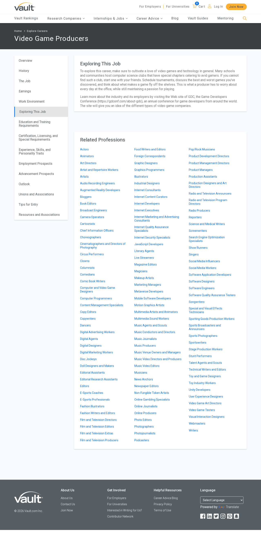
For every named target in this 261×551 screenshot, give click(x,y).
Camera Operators (92, 217)
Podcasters (141, 440)
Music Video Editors (146, 365)
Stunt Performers (200, 356)
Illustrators (141, 176)
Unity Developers (199, 389)
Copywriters (88, 318)
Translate (232, 507)
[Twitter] (216, 516)
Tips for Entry (28, 204)
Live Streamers (144, 257)
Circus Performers (92, 254)
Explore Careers (37, 31)
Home (18, 31)
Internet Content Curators (150, 196)
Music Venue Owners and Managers (157, 352)
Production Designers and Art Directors (208, 184)
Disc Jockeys (88, 359)
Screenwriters (198, 230)
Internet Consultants (147, 190)
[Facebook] (203, 516)
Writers (193, 430)
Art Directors (88, 163)
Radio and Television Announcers (210, 193)
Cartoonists (87, 223)
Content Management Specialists (101, 305)
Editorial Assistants (92, 372)
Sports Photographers (203, 335)
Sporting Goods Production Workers (211, 318)
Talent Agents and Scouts (205, 362)
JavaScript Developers (148, 244)
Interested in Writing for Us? (124, 510)
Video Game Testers (202, 410)
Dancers (85, 325)
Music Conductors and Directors (154, 332)
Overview (25, 61)
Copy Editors (88, 312)
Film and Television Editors (97, 426)
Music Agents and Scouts (150, 325)
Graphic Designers (146, 163)
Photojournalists (144, 433)
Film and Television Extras (96, 433)
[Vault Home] (24, 6)
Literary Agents (144, 251)
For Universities (178, 6)
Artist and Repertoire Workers (99, 169)
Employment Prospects (35, 164)
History (24, 71)
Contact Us (68, 504)
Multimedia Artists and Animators (156, 312)
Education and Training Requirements (34, 124)
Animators (87, 156)
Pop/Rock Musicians (202, 149)
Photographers (144, 426)
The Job (24, 81)
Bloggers (86, 196)
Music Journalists (145, 338)
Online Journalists (145, 406)
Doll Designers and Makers (97, 365)
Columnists (87, 267)
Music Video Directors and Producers (157, 359)
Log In (218, 6)
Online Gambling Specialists (152, 399)
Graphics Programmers (149, 169)
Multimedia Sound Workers (151, 318)
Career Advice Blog (166, 498)
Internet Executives (146, 210)
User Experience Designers (206, 396)
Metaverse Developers (148, 291)
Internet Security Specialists (152, 237)
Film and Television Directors (98, 419)
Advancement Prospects (36, 174)
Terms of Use (162, 510)
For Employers (150, 6)
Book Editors (88, 203)
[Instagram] (223, 516)
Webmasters (197, 423)
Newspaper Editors (146, 386)
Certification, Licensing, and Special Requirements (38, 137)
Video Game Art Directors (205, 403)
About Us (67, 498)
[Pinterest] (230, 516)
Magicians (140, 271)
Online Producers (145, 413)
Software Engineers (202, 288)
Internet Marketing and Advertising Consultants (156, 218)
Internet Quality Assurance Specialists (151, 228)
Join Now (236, 6)
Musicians (140, 372)
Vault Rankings (26, 18)
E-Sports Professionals (95, 399)
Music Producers (145, 345)
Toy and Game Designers (205, 376)
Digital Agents (89, 338)
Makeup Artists (144, 278)
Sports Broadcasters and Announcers (205, 327)
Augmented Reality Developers (100, 190)
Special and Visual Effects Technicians (205, 310)
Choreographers (90, 237)
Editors (84, 386)
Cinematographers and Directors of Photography (103, 245)
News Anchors (143, 379)
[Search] (245, 18)
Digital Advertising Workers (97, 332)
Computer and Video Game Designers (97, 289)
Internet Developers (147, 203)
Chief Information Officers (97, 230)
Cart (202, 6)
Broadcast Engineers (93, 210)
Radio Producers (199, 210)
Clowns (85, 261)
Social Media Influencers (204, 261)
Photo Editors (143, 419)
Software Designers (202, 281)
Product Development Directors (209, 156)
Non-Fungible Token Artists (151, 392)
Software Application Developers (210, 274)
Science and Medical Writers (207, 224)
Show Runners (198, 247)
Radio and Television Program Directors (208, 201)
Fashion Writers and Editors (97, 413)
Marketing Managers (147, 284)
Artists (84, 176)
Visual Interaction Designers (207, 416)
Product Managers (201, 169)
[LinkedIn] (210, 516)
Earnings (25, 91)
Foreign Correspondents (149, 156)
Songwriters (197, 301)
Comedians (87, 274)
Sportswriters (197, 342)
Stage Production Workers (205, 349)
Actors (84, 149)
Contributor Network (120, 516)
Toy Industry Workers (202, 383)
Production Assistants (203, 176)
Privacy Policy (163, 504)
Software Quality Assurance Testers (212, 295)
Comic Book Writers (92, 281)
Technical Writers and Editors (207, 369)
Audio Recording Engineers (97, 183)
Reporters (195, 217)
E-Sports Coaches (91, 392)
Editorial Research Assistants (99, 379)
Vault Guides (198, 18)
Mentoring (225, 18)
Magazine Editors (145, 264)
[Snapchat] (237, 516)
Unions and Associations (36, 194)
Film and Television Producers (99, 440)
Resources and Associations (39, 215)
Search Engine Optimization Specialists (207, 239)
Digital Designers (91, 345)
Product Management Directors (209, 163)
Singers (194, 254)
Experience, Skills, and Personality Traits (35, 151)
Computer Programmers (96, 298)
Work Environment (31, 101)
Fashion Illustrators (92, 406)
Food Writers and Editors (150, 149)
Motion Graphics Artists (149, 305)
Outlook (24, 184)
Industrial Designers (147, 183)
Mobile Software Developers (152, 298)
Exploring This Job (32, 112)
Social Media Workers (202, 268)
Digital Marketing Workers (96, 352)
